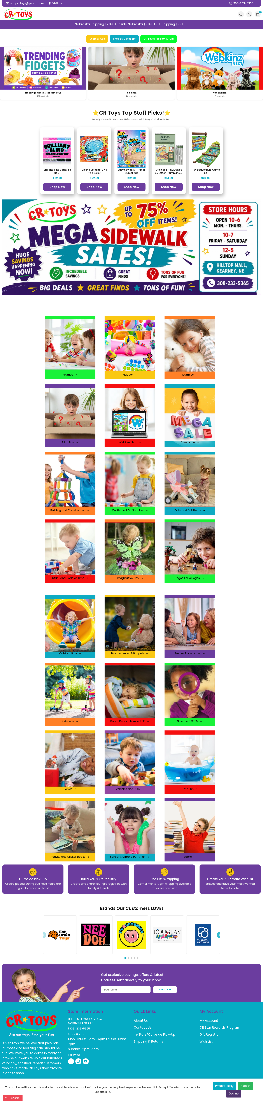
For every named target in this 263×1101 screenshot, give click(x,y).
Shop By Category (124, 39)
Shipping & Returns (148, 1041)
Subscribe (165, 989)
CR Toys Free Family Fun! (159, 39)
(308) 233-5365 (79, 1028)
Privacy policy (224, 1086)
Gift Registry (209, 1034)
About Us (141, 1020)
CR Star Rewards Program (220, 1027)
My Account (209, 1020)
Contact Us (142, 1027)
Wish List (206, 1041)
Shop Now (57, 187)
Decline (233, 1093)
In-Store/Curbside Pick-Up (154, 1034)
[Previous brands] (43, 935)
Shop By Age (97, 39)
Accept (245, 1086)
